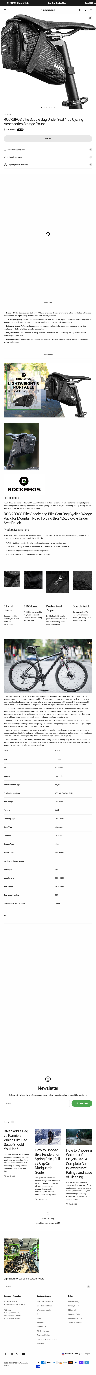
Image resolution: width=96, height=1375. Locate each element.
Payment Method (43, 1335)
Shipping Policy (74, 1310)
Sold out (48, 139)
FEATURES (48, 303)
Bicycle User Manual (45, 1306)
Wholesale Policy (75, 1318)
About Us (40, 1323)
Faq (38, 1314)
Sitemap (40, 1343)
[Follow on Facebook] (5, 1353)
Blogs (39, 1318)
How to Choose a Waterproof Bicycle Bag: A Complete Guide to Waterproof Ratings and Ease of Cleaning (79, 1163)
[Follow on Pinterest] (17, 1353)
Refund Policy (73, 1302)
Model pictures (43, 1331)
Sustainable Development (47, 1339)
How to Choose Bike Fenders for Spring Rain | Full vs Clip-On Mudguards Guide (47, 1161)
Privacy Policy (73, 1306)
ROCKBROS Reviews (45, 1302)
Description (48, 354)
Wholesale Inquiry (44, 1310)
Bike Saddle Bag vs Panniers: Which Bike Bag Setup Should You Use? (16, 1140)
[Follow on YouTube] (23, 1353)
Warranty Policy (74, 1314)
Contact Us (41, 1327)
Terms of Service (74, 1323)
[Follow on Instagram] (11, 1353)
